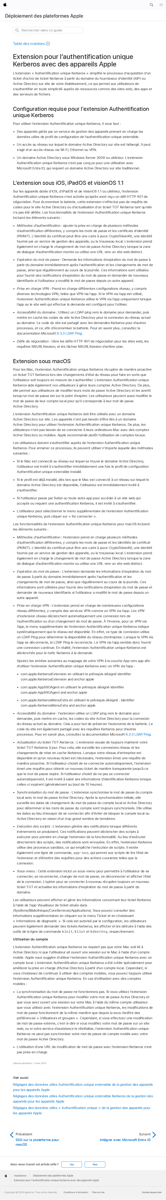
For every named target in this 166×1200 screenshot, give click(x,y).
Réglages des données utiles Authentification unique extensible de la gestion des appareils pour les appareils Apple (83, 1087)
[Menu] (161, 5)
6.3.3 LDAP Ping (69, 333)
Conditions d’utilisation (76, 1192)
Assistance (20, 1175)
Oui (71, 1164)
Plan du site (98, 1192)
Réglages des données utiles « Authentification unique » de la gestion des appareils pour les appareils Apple (82, 1110)
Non (95, 1164)
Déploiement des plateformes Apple (44, 16)
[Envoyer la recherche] (17, 30)
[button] (151, 5)
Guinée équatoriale (152, 1192)
